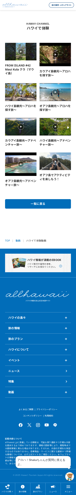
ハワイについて (18, 349)
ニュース (53, 491)
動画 (18, 241)
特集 (11, 381)
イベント (14, 360)
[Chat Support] (69, 476)
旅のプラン (38, 491)
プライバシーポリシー (46, 409)
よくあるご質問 (26, 409)
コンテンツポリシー (32, 415)
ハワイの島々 (7, 491)
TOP (7, 241)
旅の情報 (23, 491)
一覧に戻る (38, 204)
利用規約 (49, 415)
